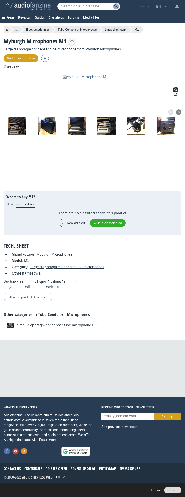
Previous (170, 112)
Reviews (24, 17)
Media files (91, 17)
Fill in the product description (28, 297)
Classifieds (56, 17)
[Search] (116, 6)
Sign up (167, 416)
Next (178, 112)
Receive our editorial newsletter (127, 407)
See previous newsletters (120, 427)
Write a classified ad (107, 223)
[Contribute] (45, 58)
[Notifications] (177, 6)
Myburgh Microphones (103, 49)
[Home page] (7, 29)
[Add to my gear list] (72, 42)
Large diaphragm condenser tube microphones (67, 267)
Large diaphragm (116, 29)
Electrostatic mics (38, 29)
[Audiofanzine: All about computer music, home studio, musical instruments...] (28, 6)
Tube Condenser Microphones (77, 29)
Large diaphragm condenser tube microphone (40, 49)
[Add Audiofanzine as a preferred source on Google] (75, 451)
